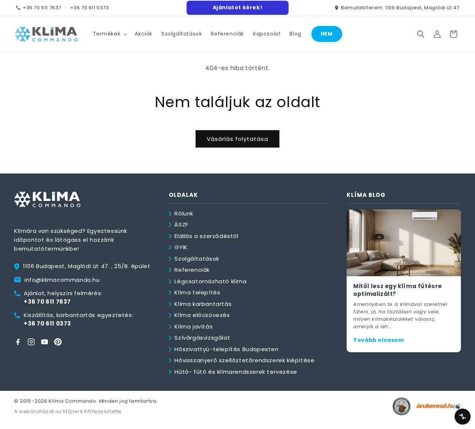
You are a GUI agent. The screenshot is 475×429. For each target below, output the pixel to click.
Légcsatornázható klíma (210, 281)
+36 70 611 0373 (89, 7)
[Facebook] (18, 342)
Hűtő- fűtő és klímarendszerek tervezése (235, 372)
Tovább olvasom (378, 340)
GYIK (180, 247)
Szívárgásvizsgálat (202, 337)
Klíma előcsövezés (202, 315)
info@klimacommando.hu (62, 280)
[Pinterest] (58, 342)
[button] (109, 34)
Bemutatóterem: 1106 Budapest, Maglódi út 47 (400, 7)
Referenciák (192, 270)
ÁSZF (181, 224)
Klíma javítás (193, 326)
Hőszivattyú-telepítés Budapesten (226, 349)
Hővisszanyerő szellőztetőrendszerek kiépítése (244, 360)
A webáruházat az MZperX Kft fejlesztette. (68, 411)
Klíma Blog (366, 195)
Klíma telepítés (197, 292)
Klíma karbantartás (203, 304)
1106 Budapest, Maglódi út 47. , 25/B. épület (86, 266)
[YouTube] (44, 342)
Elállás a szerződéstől (206, 236)
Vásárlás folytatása (237, 139)
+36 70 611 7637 (42, 7)
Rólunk (183, 213)
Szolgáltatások (196, 259)
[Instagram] (31, 342)
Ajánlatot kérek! (238, 7)
